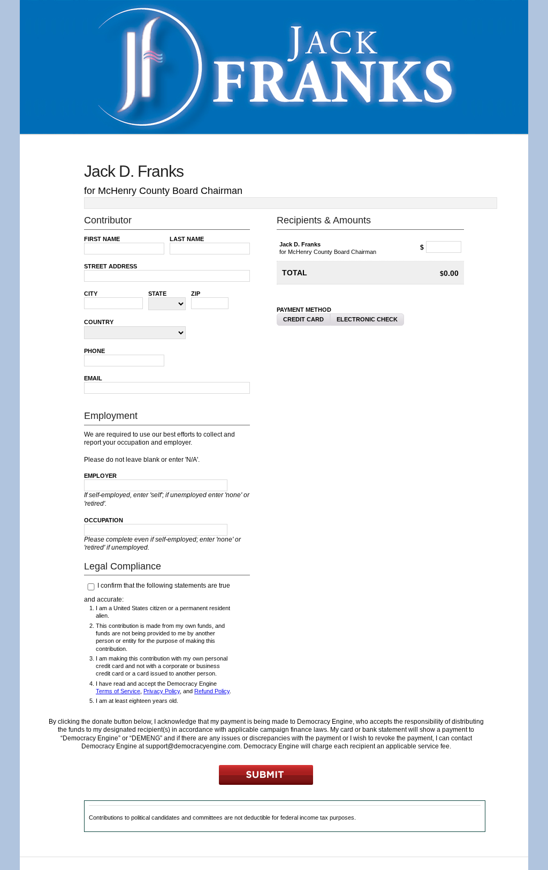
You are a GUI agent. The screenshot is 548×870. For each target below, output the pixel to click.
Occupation (103, 520)
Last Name (187, 239)
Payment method (304, 309)
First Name (102, 239)
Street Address (110, 266)
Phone (94, 351)
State (157, 293)
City (90, 293)
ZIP (195, 293)
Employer (100, 475)
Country (98, 322)
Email (93, 378)
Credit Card (303, 319)
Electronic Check (367, 319)
